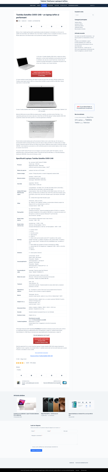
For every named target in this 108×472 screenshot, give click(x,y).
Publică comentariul (36, 450)
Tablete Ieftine (78, 22)
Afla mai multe (84, 470)
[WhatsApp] (62, 26)
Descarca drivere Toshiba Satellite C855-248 (41, 356)
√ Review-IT (30, 20)
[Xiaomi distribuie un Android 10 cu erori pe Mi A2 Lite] (81, 405)
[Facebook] (21, 26)
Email (49, 431)
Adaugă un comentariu (37, 435)
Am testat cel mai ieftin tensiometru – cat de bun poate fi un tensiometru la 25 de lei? (84, 37)
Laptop (19, 369)
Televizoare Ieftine (79, 25)
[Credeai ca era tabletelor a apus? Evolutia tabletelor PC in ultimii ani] (26, 405)
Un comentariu (51, 415)
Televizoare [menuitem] (50, 5)
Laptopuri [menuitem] (44, 5)
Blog (88, 117)
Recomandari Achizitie (80, 29)
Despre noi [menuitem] (72, 462)
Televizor (86, 123)
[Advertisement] (41, 46)
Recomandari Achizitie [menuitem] (73, 5)
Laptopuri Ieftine (36, 20)
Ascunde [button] (77, 470)
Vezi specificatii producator (41, 352)
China (91, 117)
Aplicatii (83, 117)
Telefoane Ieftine (79, 27)
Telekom (81, 122)
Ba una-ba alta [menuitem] (63, 5)
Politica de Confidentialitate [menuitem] (82, 462)
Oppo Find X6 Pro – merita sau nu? (83, 47)
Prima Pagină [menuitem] (33, 5)
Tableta (88, 120)
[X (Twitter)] (31, 26)
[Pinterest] (41, 26)
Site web (65, 431)
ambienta (77, 117)
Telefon (77, 123)
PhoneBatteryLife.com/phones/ (84, 108)
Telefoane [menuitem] (56, 5)
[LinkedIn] (52, 26)
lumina (84, 120)
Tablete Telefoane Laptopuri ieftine (54, 1)
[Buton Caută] (93, 15)
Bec (86, 117)
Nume (33, 431)
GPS (76, 120)
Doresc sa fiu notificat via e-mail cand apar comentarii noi (45, 446)
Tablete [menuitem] (38, 5)
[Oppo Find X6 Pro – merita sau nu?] (54, 405)
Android (80, 117)
